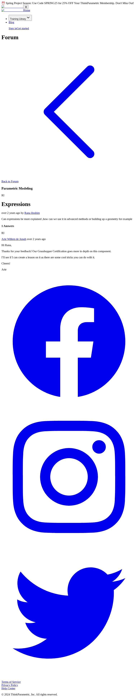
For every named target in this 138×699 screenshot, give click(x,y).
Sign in (13, 28)
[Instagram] (69, 543)
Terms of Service (11, 681)
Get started (23, 28)
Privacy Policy (9, 685)
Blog (11, 22)
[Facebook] (69, 407)
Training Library (18, 19)
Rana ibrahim (32, 212)
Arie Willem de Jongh (13, 239)
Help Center (8, 688)
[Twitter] (69, 678)
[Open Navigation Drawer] (25, 7)
